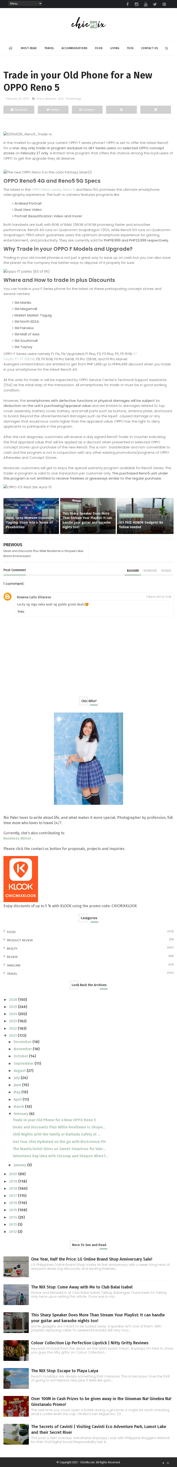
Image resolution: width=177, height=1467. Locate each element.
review (12, 957)
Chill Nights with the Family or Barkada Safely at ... (56, 1134)
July (17, 1078)
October (21, 1056)
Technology (73, 98)
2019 (13, 1181)
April (18, 1099)
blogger (133, 570)
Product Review (20, 940)
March (19, 1106)
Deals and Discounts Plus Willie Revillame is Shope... (59, 1127)
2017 (13, 1195)
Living (114, 48)
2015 (13, 1210)
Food (99, 48)
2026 (13, 999)
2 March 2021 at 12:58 (158, 596)
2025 (13, 1007)
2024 (13, 1014)
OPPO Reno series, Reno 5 (54, 189)
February (21, 1114)
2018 (13, 1188)
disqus (166, 570)
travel (12, 974)
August (20, 1070)
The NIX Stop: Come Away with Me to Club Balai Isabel (82, 1287)
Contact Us (149, 48)
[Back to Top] (168, 1463)
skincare (14, 965)
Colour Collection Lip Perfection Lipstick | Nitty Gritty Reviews (89, 1342)
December (23, 1042)
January (20, 1165)
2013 (13, 1224)
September (24, 1063)
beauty (12, 948)
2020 (13, 1174)
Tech (130, 48)
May (17, 1092)
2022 (13, 1028)
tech (61, 98)
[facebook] (127, 4)
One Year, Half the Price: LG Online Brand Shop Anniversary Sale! (91, 1259)
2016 (13, 1203)
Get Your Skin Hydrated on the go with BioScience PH (59, 1141)
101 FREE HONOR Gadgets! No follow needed (141, 525)
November (23, 1049)
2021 (13, 1035)
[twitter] (155, 4)
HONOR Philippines (131, 515)
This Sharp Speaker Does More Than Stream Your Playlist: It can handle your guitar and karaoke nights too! (87, 520)
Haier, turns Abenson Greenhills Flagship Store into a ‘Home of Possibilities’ (30, 522)
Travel (49, 48)
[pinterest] (164, 4)
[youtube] (145, 4)
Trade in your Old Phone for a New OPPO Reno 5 (54, 1120)
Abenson (12, 511)
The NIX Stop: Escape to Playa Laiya (64, 1370)
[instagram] (136, 4)
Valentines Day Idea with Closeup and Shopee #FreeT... (60, 1156)
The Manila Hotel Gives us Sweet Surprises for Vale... (59, 1149)
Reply (21, 611)
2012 (13, 1231)
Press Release (46, 98)
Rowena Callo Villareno (34, 597)
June (18, 1085)
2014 (13, 1217)
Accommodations (75, 48)
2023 (13, 1021)
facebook (150, 570)
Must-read (29, 48)
